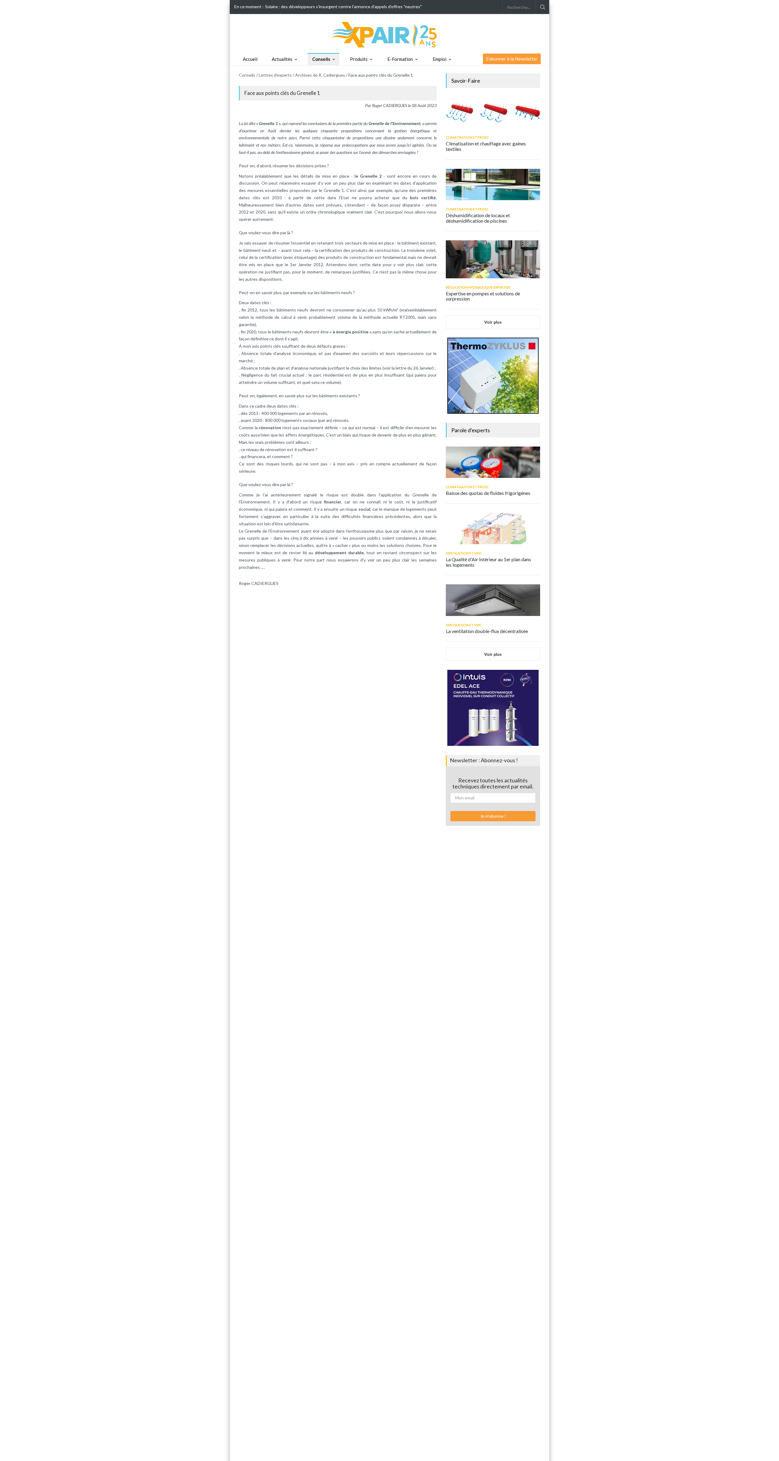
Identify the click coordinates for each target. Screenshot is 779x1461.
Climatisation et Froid (467, 137)
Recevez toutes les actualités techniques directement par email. (492, 783)
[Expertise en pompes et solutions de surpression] (493, 259)
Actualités (282, 59)
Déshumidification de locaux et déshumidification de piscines (478, 218)
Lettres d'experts (275, 75)
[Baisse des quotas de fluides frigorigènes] (493, 462)
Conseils (321, 59)
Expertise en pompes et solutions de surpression (483, 296)
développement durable (339, 552)
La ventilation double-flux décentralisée (487, 631)
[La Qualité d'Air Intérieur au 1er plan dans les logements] (493, 528)
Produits (359, 59)
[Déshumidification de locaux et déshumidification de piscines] (493, 184)
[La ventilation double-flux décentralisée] (493, 600)
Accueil (250, 59)
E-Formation (400, 59)
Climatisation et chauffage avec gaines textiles (486, 146)
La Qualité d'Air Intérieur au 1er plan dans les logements (488, 562)
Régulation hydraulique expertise (478, 287)
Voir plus (493, 322)
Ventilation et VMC (464, 553)
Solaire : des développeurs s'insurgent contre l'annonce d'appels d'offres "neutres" (343, 6)
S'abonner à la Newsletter (512, 58)
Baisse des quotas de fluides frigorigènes (488, 493)
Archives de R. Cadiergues (320, 75)
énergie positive (352, 331)
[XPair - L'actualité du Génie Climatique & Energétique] (389, 34)
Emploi (439, 59)
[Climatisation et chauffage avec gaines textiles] (493, 112)
